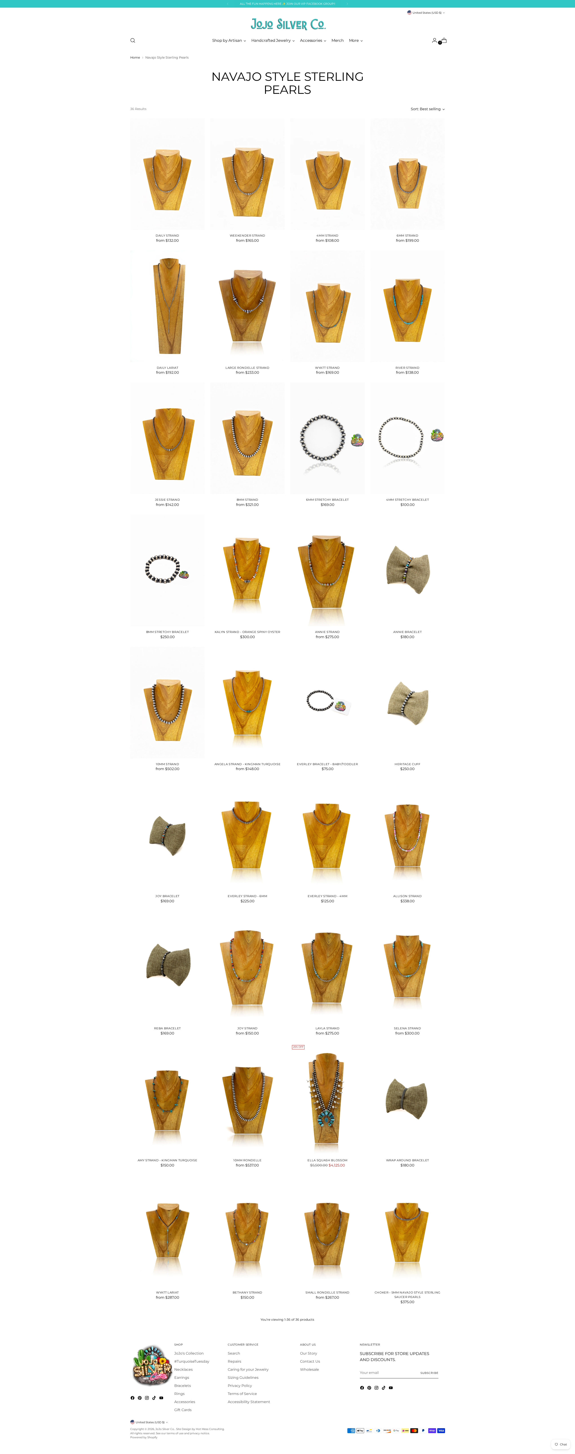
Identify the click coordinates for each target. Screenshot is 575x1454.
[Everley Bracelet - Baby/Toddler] (327, 702)
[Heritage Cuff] (407, 702)
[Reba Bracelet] (167, 967)
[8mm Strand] (247, 438)
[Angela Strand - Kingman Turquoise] (247, 702)
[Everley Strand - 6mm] (247, 834)
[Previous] (228, 4)
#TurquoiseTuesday (191, 1361)
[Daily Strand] (167, 174)
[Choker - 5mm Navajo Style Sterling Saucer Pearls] (407, 1231)
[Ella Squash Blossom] (327, 1099)
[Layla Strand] (327, 967)
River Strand (407, 367)
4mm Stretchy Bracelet (407, 499)
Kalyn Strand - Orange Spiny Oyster (247, 632)
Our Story (308, 1353)
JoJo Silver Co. (165, 1429)
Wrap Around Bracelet (407, 1160)
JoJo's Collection (189, 1353)
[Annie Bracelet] (407, 570)
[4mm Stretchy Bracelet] (407, 438)
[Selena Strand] (407, 967)
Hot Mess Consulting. (210, 1429)
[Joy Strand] (247, 967)
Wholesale (309, 1369)
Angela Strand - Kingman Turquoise (248, 764)
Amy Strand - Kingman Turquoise (167, 1160)
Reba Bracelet (167, 1028)
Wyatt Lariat (167, 1292)
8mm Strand (248, 499)
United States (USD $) (427, 12)
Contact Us (310, 1361)
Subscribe (429, 1373)
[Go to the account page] (432, 40)
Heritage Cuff (407, 764)
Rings (179, 1394)
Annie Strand (327, 632)
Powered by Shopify (143, 1437)
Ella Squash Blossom (327, 1160)
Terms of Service (242, 1394)
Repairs (234, 1361)
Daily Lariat (167, 367)
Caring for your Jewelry (248, 1369)
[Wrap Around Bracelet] (407, 1099)
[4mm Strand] (327, 174)
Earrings (181, 1377)
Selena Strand (407, 1028)
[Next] (347, 4)
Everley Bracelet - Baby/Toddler (327, 764)
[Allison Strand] (407, 834)
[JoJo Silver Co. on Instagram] (147, 1399)
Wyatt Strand (327, 367)
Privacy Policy (240, 1386)
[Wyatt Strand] (327, 306)
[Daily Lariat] (167, 306)
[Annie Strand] (327, 570)
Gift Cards (183, 1410)
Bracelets (182, 1386)
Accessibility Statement (249, 1402)
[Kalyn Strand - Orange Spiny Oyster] (247, 570)
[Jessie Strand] (167, 438)
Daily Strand (167, 235)
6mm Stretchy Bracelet (327, 499)
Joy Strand (247, 1028)
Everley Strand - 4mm (327, 896)
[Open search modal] (132, 40)
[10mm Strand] (167, 702)
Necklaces (183, 1369)
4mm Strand (327, 235)
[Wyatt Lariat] (167, 1231)
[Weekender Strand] (247, 174)
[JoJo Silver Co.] (287, 24)
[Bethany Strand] (247, 1231)
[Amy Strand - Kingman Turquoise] (167, 1099)
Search (234, 1353)
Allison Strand (407, 896)
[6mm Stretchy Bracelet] (327, 438)
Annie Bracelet (407, 632)
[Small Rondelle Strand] (327, 1231)
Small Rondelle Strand (327, 1292)
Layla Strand (328, 1028)
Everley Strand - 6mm (247, 896)
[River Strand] (407, 306)
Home (135, 57)
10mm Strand (167, 764)
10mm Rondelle (247, 1160)
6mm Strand (407, 235)
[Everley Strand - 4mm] (327, 834)
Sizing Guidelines (243, 1377)
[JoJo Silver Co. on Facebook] (133, 1399)
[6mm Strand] (407, 174)
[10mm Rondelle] (247, 1099)
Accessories (184, 1402)
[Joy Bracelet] (167, 834)
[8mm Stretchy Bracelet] (167, 570)
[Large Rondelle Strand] (247, 306)
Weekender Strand (247, 235)
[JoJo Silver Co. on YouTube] (161, 1399)
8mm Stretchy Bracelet (167, 632)
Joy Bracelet (167, 896)
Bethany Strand (247, 1292)
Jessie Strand (167, 499)
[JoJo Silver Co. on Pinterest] (140, 1399)
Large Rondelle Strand (248, 367)
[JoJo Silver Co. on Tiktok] (154, 1399)
